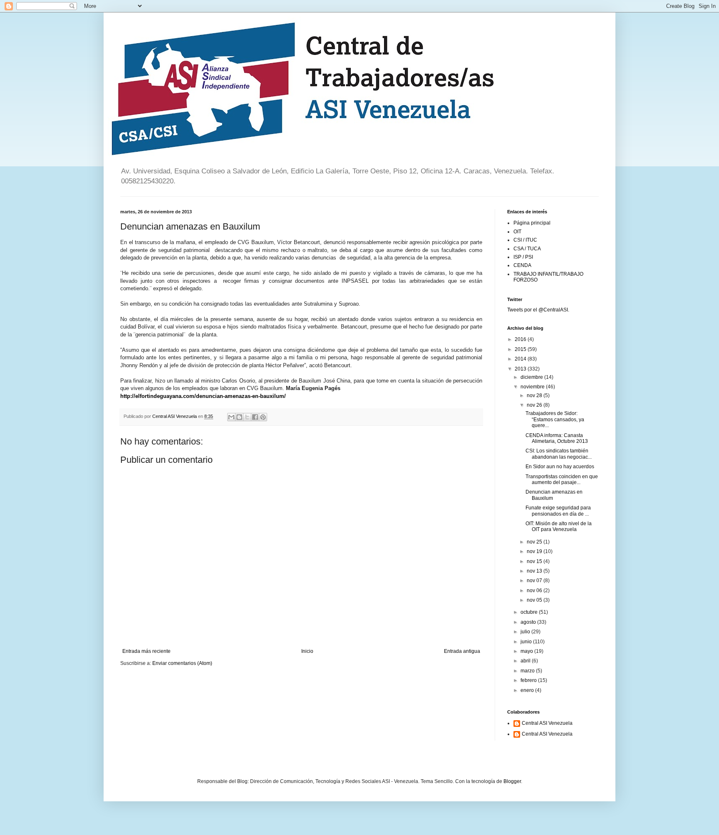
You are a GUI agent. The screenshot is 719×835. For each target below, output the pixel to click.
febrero (529, 680)
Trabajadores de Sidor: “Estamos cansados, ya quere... (555, 419)
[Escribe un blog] (239, 417)
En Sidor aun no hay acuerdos (560, 466)
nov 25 (535, 542)
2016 (521, 339)
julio (526, 632)
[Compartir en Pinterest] (263, 417)
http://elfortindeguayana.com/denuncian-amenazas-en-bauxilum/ (203, 396)
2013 (521, 369)
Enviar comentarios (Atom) (182, 663)
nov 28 (535, 395)
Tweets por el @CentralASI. (538, 310)
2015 (521, 349)
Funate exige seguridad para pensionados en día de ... (558, 510)
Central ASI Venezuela (547, 723)
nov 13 (535, 571)
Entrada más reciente (146, 651)
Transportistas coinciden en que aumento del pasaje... (562, 479)
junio (527, 642)
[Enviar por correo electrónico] (231, 417)
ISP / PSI (523, 257)
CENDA (522, 265)
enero (528, 690)
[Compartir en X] (247, 417)
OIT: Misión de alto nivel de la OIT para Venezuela (559, 526)
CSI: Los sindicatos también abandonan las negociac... (559, 453)
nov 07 (535, 580)
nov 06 (535, 590)
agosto (529, 622)
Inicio (307, 651)
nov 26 (535, 405)
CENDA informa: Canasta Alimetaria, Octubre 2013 (557, 438)
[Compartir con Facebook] (255, 417)
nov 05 (535, 600)
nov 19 (535, 551)
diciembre (532, 377)
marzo (528, 671)
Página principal (531, 223)
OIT (517, 232)
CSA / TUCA (527, 249)
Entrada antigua (462, 651)
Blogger (512, 781)
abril (526, 661)
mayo (527, 651)
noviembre (533, 387)
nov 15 (535, 561)
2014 (521, 359)
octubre (530, 612)
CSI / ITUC (525, 240)
